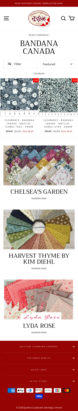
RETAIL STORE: (39, 381)
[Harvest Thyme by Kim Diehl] (39, 229)
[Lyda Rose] (39, 299)
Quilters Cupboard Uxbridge (39, 346)
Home (32, 34)
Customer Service (39, 358)
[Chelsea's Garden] (39, 165)
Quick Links (39, 370)
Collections (42, 34)
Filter (17, 64)
